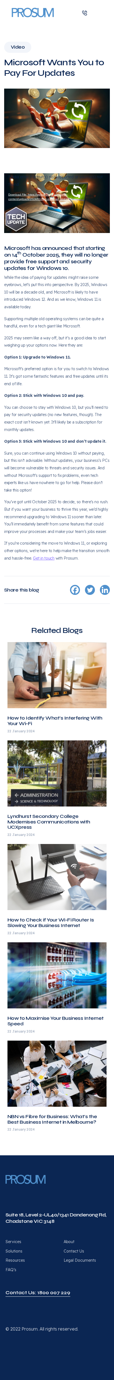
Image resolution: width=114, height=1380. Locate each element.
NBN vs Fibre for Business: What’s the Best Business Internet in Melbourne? (52, 1119)
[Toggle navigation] (99, 12)
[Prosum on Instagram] (27, 1192)
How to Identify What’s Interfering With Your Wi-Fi (54, 721)
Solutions (14, 1251)
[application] (57, 203)
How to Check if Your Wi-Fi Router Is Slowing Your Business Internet (50, 922)
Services (13, 1241)
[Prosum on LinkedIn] (8, 1192)
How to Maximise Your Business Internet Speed (55, 1021)
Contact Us (74, 1251)
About (69, 1241)
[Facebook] (75, 590)
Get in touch (44, 558)
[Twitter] (90, 590)
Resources (15, 1260)
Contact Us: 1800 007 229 (38, 1292)
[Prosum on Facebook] (17, 1192)
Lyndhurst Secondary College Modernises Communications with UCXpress (48, 821)
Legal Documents (80, 1260)
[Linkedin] (105, 590)
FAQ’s (11, 1269)
